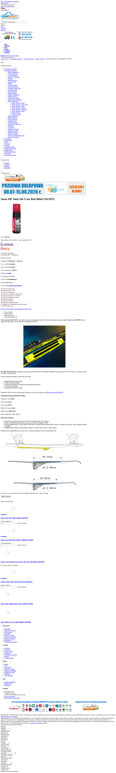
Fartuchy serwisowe (13, 77)
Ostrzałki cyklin (12, 90)
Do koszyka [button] (22, 523)
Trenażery (11, 126)
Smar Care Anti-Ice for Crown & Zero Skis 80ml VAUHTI (22, 562)
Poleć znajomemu (16, 309)
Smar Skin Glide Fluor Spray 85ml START (17, 604)
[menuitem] (59, 44)
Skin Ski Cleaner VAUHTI (55, 392)
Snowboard (7, 139)
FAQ (5, 666)
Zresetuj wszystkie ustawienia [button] (9, 771)
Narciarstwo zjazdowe (10, 69)
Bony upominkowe (13, 72)
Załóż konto (10, 6)
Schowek (3, 28)
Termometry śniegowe (14, 124)
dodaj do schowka (6, 258)
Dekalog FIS (8, 683)
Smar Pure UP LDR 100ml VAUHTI (14, 518)
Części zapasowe (13, 75)
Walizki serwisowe (13, 129)
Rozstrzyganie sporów (10, 642)
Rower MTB (8, 140)
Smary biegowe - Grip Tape (20, 104)
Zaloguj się (4, 6)
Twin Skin (11, 127)
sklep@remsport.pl (13, 1)
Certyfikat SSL (5, 173)
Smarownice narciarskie (15, 100)
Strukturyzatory (12, 121)
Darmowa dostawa (9, 638)
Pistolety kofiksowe (13, 95)
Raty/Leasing (8, 632)
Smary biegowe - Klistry (19, 108)
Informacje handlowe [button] (7, 417)
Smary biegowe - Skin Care (19, 109)
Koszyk (3, 30)
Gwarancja (7, 634)
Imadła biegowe (12, 80)
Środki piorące (8, 150)
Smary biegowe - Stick (18, 111)
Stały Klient (7, 667)
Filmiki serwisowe (9, 672)
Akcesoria (7, 143)
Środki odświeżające (10, 152)
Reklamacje (7, 640)
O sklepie (7, 648)
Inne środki (7, 153)
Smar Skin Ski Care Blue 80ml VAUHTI (16, 622)
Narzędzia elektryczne (14, 88)
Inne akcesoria (12, 82)
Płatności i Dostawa (10, 630)
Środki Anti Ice (16, 113)
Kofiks (10, 83)
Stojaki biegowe (12, 117)
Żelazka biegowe (13, 132)
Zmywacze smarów (13, 137)
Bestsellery (7, 168)
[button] (2, 8)
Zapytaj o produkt (6, 309)
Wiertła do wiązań (13, 130)
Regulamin (7, 629)
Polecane (7, 166)
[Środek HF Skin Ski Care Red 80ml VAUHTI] (16, 234)
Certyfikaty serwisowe (10, 654)
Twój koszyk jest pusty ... (10, 55)
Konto (2, 27)
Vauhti (9, 273)
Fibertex (10, 78)
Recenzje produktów (10, 671)
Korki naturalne (12, 85)
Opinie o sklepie (9, 658)
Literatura (7, 145)
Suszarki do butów (9, 147)
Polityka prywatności (10, 637)
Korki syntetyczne (13, 86)
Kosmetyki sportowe (10, 155)
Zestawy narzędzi (13, 134)
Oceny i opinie (8, 651)
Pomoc (6, 664)
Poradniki (7, 674)
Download (7, 685)
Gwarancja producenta (14, 285)
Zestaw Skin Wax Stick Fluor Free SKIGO (16, 582)
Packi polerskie (12, 91)
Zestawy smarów (16, 114)
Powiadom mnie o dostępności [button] (9, 255)
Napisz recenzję (5, 496)
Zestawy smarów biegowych (16, 135)
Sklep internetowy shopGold (9, 716)
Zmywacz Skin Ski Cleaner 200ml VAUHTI (17, 540)
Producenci (7, 653)
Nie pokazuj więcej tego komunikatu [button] (11, 724)
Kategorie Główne (6, 66)
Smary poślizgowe (13, 116)
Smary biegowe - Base (18, 103)
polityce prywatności (36, 723)
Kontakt (6, 656)
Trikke (6, 142)
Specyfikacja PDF (26, 309)
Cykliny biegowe (13, 73)
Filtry (2, 62)
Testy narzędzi (8, 675)
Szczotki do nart (12, 122)
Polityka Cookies (9, 635)
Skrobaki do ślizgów (14, 98)
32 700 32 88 (15, 698)
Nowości (7, 163)
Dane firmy (7, 650)
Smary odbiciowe (13, 101)
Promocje (7, 164)
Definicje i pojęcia (9, 669)
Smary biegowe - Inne (18, 106)
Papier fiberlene (12, 93)
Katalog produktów (9, 682)
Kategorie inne (5, 160)
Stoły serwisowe (12, 119)
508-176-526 (4, 1)
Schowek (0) (4, 3)
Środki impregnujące (10, 148)
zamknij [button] (3, 726)
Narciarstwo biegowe (10, 70)
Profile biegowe (12, 96)
